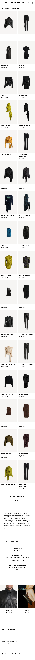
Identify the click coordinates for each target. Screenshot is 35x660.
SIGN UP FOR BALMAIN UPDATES (13, 649)
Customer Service (8, 629)
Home (5, 541)
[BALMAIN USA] (17, 3)
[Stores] (29, 3)
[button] (6, 3)
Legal (4, 634)
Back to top (18, 500)
